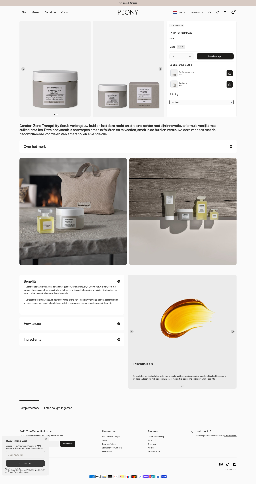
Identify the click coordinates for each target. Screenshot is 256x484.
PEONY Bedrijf (154, 451)
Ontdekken (50, 12)
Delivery (105, 440)
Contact (65, 12)
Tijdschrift (152, 440)
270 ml (180, 47)
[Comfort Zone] (177, 25)
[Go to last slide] (23, 69)
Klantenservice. (230, 436)
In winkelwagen (215, 56)
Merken (36, 12)
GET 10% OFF (25, 463)
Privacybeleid (107, 451)
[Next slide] (160, 69)
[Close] (46, 439)
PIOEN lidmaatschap (156, 436)
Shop (24, 12)
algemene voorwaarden (112, 448)
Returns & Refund (109, 444)
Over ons (152, 444)
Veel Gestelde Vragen (111, 436)
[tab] (54, 114)
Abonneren (68, 443)
